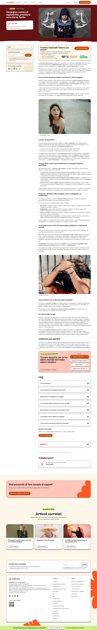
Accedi (75, 2)
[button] (19, 2)
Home (40, 452)
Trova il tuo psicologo (55, 627)
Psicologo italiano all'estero (58, 606)
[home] (10, 2)
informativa (14, 58)
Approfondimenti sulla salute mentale (61, 608)
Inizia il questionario (84, 2)
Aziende (40, 2)
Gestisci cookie (74, 596)
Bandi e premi (56, 613)
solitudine (87, 179)
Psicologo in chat (56, 586)
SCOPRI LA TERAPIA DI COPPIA (19, 493)
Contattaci (55, 618)
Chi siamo (55, 581)
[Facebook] (9, 69)
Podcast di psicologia (57, 601)
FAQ (54, 593)
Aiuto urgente (56, 591)
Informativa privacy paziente (77, 584)
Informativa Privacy (75, 589)
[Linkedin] (14, 69)
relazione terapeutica (51, 329)
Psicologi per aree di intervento (59, 589)
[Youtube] (17, 596)
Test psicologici (56, 598)
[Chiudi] (95, 628)
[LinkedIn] (15, 596)
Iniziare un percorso (78, 356)
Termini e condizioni (75, 586)
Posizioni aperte (56, 615)
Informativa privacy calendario (78, 581)
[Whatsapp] (17, 69)
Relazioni (45, 452)
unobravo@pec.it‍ (24, 586)
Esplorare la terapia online (79, 360)
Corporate (55, 603)
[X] (12, 69)
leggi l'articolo (14, 546)
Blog (7, 8)
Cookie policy (74, 593)
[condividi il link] (19, 69)
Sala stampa (55, 610)
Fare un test (78, 364)
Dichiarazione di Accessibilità (77, 591)
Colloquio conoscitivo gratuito (59, 584)
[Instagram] (12, 596)
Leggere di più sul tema (79, 368)
